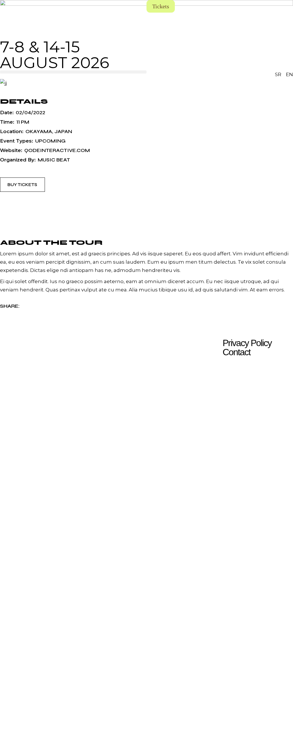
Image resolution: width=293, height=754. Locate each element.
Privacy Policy (247, 343)
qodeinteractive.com (57, 150)
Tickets (160, 6)
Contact (236, 352)
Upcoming (50, 141)
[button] (73, 72)
